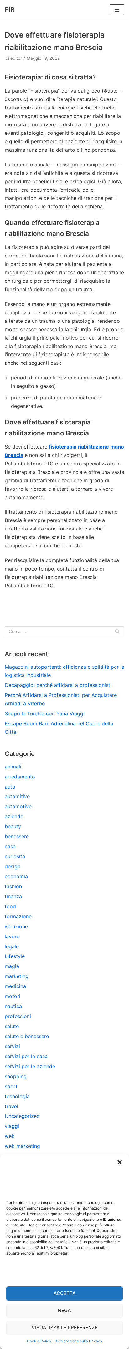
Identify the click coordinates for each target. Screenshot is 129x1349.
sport (11, 1086)
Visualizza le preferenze (65, 1328)
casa (10, 846)
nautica (13, 1006)
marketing (16, 976)
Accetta (65, 1293)
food (10, 906)
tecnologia (17, 1096)
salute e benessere (27, 1036)
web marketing (22, 1146)
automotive (18, 806)
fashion (13, 886)
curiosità (15, 856)
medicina (15, 986)
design (12, 866)
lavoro (12, 936)
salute (12, 1026)
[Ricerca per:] (64, 631)
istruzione (16, 926)
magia (12, 966)
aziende (14, 816)
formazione (18, 916)
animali (13, 766)
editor (16, 58)
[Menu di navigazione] (117, 9)
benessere (17, 836)
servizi (12, 1046)
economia (16, 876)
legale (12, 946)
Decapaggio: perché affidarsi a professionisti (58, 685)
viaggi (12, 1126)
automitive (17, 796)
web (10, 1136)
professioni (18, 1016)
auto (10, 787)
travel (11, 1106)
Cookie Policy (39, 1341)
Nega (64, 1310)
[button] (119, 1162)
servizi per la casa (26, 1056)
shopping (16, 1076)
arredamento (20, 776)
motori (12, 996)
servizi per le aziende (30, 1066)
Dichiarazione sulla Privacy (78, 1341)
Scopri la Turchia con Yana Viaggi (45, 713)
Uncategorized (22, 1116)
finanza (13, 896)
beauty (13, 826)
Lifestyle (15, 956)
